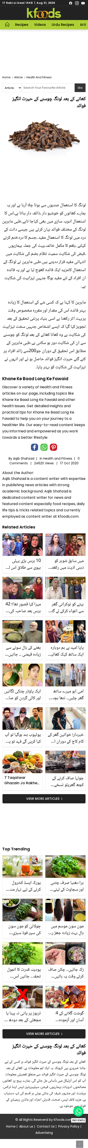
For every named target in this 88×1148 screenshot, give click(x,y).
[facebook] (70, 3)
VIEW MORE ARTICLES (42, 798)
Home (11, 1126)
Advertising (44, 1132)
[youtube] (83, 3)
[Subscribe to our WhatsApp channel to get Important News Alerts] (78, 1111)
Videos (40, 24)
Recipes (21, 24)
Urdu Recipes (63, 24)
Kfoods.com (63, 1119)
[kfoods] (44, 13)
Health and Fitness (57, 458)
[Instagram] (77, 3)
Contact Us (46, 1126)
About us (26, 1126)
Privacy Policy (68, 1126)
